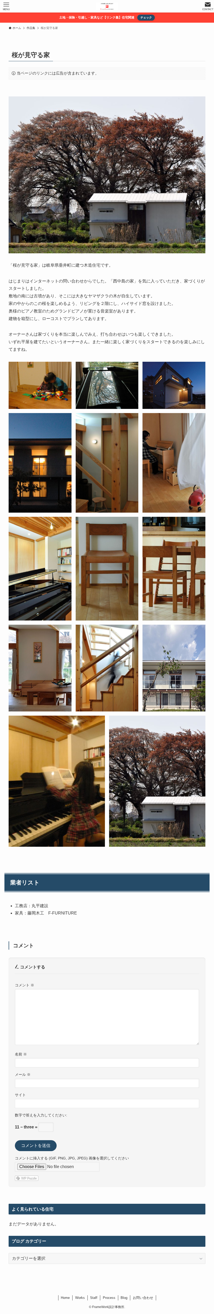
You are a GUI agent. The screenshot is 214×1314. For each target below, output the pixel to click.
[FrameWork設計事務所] (107, 6)
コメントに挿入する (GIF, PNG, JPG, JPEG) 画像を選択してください (72, 1158)
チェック (146, 17)
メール (23, 1074)
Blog (124, 1298)
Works (80, 1298)
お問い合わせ (143, 1298)
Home (65, 1298)
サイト (20, 1095)
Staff (93, 1298)
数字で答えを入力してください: (41, 1115)
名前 (21, 1054)
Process (109, 1298)
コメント (24, 985)
